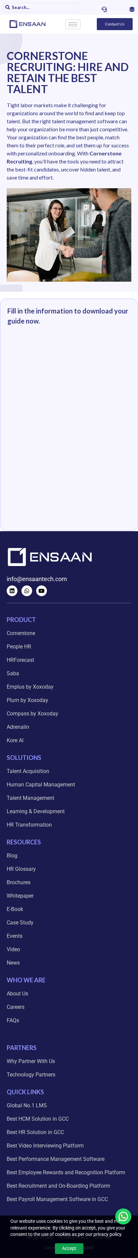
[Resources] (132, 9)
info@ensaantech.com (37, 578)
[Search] (7, 7)
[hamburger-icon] (72, 24)
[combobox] (44, 7)
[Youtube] (41, 590)
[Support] (104, 9)
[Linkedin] (12, 590)
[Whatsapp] (26, 590)
